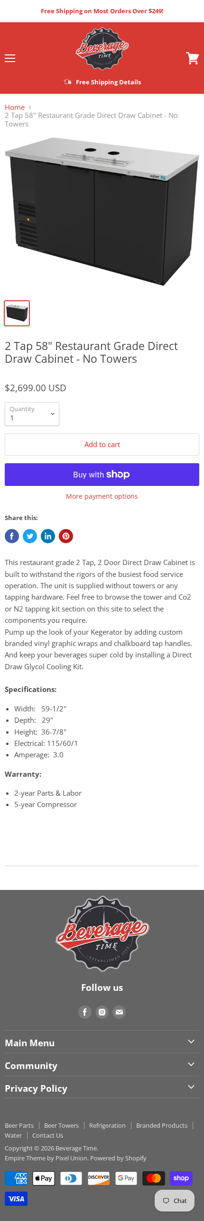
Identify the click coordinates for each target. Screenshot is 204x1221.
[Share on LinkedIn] (48, 536)
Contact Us (47, 1135)
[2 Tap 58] (102, 215)
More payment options (102, 496)
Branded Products (161, 1125)
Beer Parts (19, 1125)
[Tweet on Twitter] (30, 536)
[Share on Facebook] (12, 536)
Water (13, 1135)
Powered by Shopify (118, 1158)
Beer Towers (61, 1125)
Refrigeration (107, 1125)
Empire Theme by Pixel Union (46, 1158)
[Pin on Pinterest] (66, 536)
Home (15, 107)
